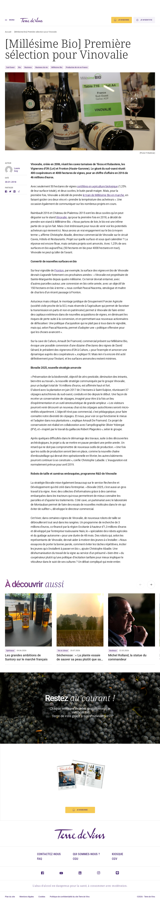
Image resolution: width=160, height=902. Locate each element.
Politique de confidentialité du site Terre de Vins (70, 897)
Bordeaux (113, 651)
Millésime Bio (56, 67)
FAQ (39, 859)
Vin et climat (63, 651)
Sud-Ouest (10, 67)
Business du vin (41, 67)
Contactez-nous (49, 854)
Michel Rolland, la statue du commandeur (127, 657)
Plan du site (10, 897)
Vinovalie (61, 217)
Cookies (41, 897)
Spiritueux (10, 651)
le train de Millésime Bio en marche (103, 195)
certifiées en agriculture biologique (97, 186)
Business (28, 67)
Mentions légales (27, 897)
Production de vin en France (77, 67)
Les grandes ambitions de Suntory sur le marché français (26, 657)
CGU (75, 859)
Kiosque (117, 854)
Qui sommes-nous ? (86, 854)
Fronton (59, 270)
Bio (19, 67)
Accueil (8, 32)
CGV (114, 859)
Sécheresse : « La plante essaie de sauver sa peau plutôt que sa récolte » (79, 657)
